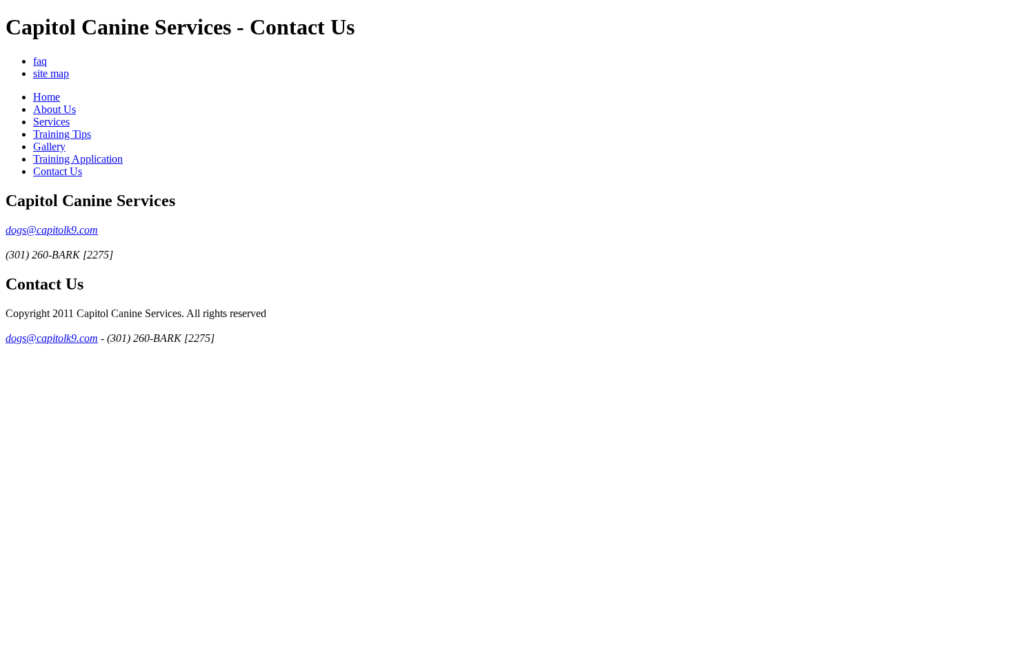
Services (51, 122)
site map (51, 73)
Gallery (49, 146)
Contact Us (57, 171)
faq (40, 61)
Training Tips (62, 134)
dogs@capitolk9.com (52, 230)
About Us (54, 109)
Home (46, 97)
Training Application (78, 159)
